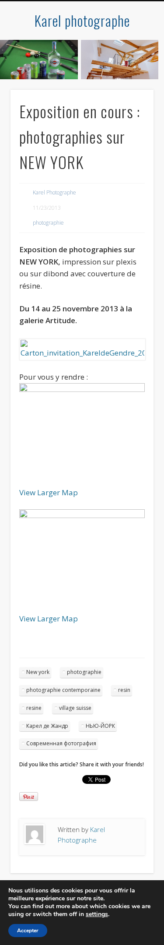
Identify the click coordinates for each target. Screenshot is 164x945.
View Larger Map (48, 492)
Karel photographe (82, 20)
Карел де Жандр (47, 726)
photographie (48, 222)
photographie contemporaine (63, 690)
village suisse (75, 708)
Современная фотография (61, 743)
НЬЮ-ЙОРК (100, 726)
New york (37, 672)
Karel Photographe (54, 192)
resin (124, 690)
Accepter (27, 930)
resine (34, 708)
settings (97, 914)
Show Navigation (132, 78)
